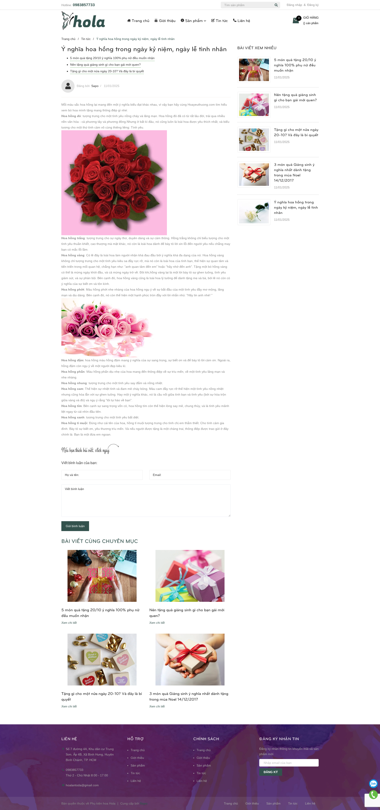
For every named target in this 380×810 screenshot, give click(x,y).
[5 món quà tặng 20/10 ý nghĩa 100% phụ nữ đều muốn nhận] (102, 576)
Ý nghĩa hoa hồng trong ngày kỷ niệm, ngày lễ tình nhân (296, 207)
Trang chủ (138, 750)
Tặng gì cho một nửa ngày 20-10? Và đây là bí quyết (107, 71)
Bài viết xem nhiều (256, 47)
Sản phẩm (138, 765)
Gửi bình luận (75, 526)
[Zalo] (373, 783)
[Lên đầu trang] (373, 772)
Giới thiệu (137, 757)
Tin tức (135, 773)
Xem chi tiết (69, 622)
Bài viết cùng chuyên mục (99, 540)
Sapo (144, 803)
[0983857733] (373, 794)
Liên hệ (136, 781)
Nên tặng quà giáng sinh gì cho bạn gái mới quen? (105, 64)
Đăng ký (313, 5)
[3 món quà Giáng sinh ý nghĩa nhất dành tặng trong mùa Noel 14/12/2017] (190, 659)
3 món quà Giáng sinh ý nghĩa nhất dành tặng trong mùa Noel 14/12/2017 (188, 696)
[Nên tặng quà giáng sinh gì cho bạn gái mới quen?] (190, 576)
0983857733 (84, 5)
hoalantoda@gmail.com (82, 785)
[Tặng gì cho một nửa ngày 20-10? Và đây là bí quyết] (102, 659)
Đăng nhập (294, 5)
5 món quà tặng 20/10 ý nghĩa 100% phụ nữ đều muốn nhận (112, 58)
